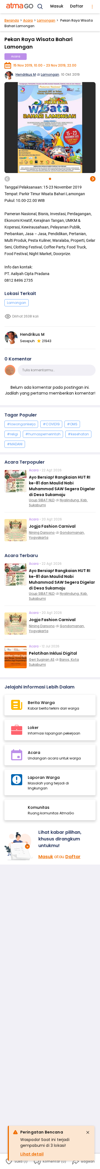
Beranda (11, 20)
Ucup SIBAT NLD (42, 500)
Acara (28, 20)
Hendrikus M (26, 74)
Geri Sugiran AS (41, 659)
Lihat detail (32, 1154)
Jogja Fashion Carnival (52, 526)
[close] (87, 1132)
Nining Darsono (42, 532)
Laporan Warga (44, 777)
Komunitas (38, 807)
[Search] (40, 6)
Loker (33, 727)
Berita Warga (41, 702)
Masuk (56, 6)
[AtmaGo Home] (20, 6)
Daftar (76, 6)
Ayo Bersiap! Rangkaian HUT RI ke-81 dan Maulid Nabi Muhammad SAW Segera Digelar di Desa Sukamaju (62, 485)
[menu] (92, 6)
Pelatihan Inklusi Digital (53, 653)
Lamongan (46, 20)
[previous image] (7, 179)
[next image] (93, 179)
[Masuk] (19, 846)
